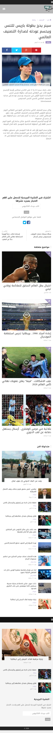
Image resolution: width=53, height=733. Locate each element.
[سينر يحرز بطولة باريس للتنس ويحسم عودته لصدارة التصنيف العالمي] (26, 70)
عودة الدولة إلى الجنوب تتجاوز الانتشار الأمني (20, 543)
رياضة (34, 20)
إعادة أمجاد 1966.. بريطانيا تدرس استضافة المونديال (27, 335)
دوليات (34, 494)
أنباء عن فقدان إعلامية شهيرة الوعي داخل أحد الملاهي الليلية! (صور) (20, 571)
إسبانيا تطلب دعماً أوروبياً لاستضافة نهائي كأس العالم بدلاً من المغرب (12, 237)
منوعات (34, 535)
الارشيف (41, 20)
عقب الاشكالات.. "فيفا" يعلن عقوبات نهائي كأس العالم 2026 (26, 383)
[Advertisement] (26, 169)
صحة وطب (33, 562)
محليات (34, 546)
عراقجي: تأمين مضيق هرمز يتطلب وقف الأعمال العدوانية (19, 490)
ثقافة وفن (33, 575)
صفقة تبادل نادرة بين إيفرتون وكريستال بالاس (19, 502)
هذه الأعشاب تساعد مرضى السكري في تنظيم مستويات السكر (19, 557)
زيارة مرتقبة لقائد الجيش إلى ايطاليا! (23, 599)
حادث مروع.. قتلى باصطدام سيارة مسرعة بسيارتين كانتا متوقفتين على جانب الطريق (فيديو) (21, 586)
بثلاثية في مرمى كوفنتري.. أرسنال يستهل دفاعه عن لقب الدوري (26, 430)
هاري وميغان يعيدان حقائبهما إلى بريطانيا (21, 516)
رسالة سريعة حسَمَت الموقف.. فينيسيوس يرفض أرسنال (40, 235)
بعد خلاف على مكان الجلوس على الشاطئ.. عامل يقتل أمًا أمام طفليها (20, 530)
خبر (48, 20)
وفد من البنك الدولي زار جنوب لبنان (27, 481)
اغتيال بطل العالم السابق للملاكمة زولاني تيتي (27, 287)
